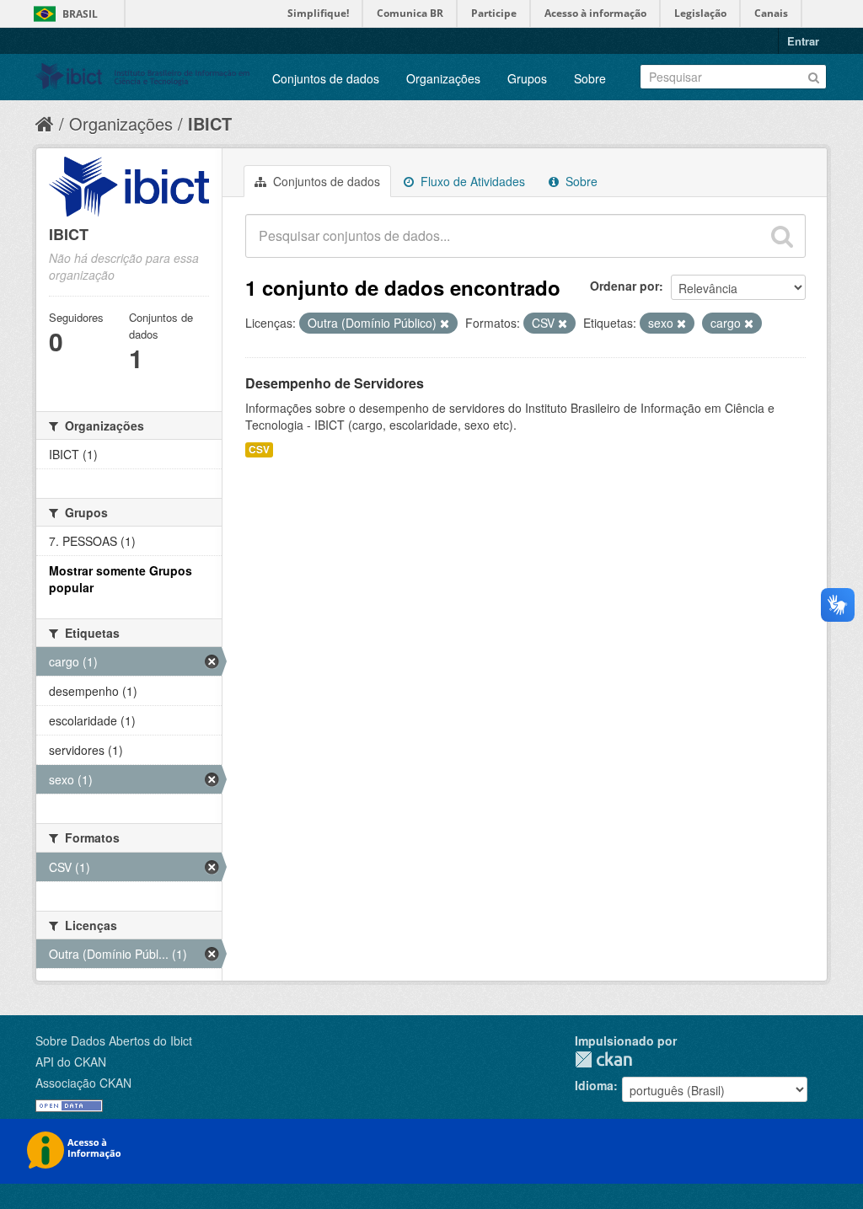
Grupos (527, 78)
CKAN (603, 1059)
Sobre (590, 78)
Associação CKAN (83, 1082)
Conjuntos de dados (325, 78)
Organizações (443, 78)
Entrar (803, 41)
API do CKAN (70, 1061)
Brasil (80, 14)
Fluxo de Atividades (471, 181)
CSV (259, 449)
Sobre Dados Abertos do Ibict (113, 1040)
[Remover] (444, 323)
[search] (782, 236)
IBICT (210, 123)
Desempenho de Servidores (334, 383)
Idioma (594, 1085)
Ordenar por (624, 285)
